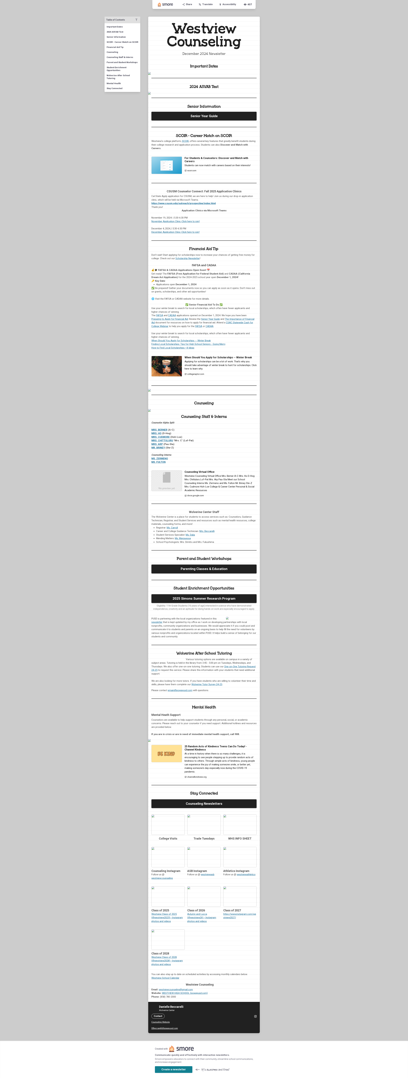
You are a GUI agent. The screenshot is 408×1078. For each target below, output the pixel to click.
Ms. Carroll (172, 527)
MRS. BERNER (159, 429)
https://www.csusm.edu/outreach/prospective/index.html (183, 203)
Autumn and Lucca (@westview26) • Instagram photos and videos (201, 918)
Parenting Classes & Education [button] (204, 569)
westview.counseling (162, 878)
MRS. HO (156, 433)
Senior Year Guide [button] (204, 116)
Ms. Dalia (190, 534)
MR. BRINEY (158, 447)
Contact (158, 1016)
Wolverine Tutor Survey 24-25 (206, 684)
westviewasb (207, 874)
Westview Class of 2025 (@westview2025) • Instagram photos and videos (167, 918)
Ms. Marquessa (183, 538)
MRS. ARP (157, 444)
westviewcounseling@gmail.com (176, 989)
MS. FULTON (158, 462)
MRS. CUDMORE (160, 437)
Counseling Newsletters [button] (204, 804)
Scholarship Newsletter (187, 258)
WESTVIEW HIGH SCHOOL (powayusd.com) (185, 993)
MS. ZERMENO (159, 458)
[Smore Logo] (165, 4)
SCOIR (185, 141)
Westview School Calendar (165, 977)
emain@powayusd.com (180, 690)
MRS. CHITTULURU (162, 440)
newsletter (156, 622)
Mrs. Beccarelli (207, 531)
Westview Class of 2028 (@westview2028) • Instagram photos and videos (167, 961)
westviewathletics (246, 874)
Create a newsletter (173, 1069)
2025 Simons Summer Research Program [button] (204, 598)
